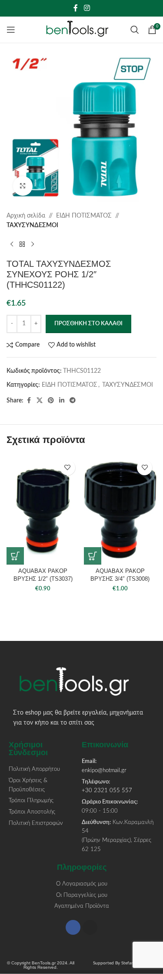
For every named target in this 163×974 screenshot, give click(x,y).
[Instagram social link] (87, 8)
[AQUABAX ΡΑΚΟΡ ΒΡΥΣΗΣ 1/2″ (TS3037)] (43, 510)
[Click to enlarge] (23, 186)
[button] (15, 556)
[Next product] (32, 244)
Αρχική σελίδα (26, 216)
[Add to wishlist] (67, 467)
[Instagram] (90, 927)
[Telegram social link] (72, 401)
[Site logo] (81, 30)
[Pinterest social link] (51, 401)
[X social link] (39, 401)
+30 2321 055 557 (107, 791)
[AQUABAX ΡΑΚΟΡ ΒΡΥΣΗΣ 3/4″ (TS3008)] (120, 510)
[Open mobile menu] (11, 29)
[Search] (134, 29)
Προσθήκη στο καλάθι (88, 324)
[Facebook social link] (75, 8)
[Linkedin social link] (62, 401)
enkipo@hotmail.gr (104, 770)
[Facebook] (73, 927)
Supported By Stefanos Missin (122, 963)
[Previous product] (12, 244)
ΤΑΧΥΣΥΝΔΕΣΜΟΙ (32, 225)
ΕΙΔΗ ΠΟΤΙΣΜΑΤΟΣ (84, 216)
